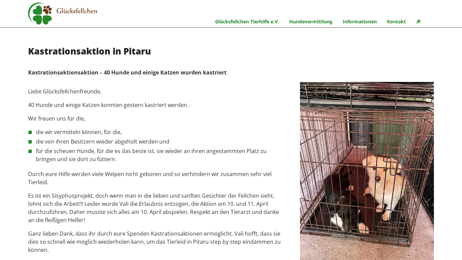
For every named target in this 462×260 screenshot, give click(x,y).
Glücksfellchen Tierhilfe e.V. (247, 21)
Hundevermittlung (310, 21)
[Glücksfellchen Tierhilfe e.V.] (62, 14)
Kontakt (396, 21)
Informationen (360, 21)
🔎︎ (418, 21)
